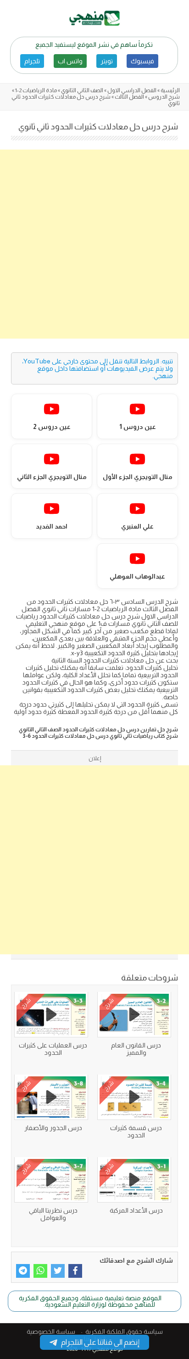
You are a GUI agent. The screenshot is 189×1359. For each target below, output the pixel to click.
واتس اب (70, 61)
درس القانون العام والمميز (136, 1049)
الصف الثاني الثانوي (82, 90)
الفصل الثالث (129, 97)
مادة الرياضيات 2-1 (36, 90)
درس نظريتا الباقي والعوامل (53, 1214)
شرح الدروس (164, 97)
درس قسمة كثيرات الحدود (136, 1131)
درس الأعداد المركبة (136, 1210)
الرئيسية (170, 90)
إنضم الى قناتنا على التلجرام (100, 1342)
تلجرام (32, 61)
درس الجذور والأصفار (53, 1127)
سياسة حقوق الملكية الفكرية (124, 1331)
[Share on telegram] (23, 1271)
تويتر (106, 61)
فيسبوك (142, 61)
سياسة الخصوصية (51, 1331)
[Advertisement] (94, 244)
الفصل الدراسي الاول (131, 90)
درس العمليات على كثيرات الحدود (53, 1049)
